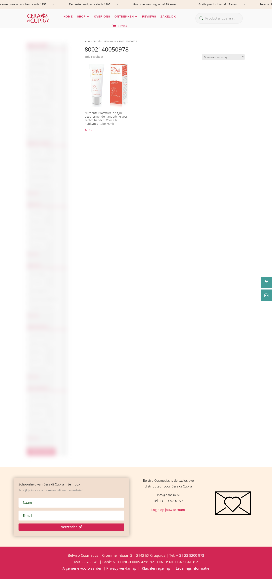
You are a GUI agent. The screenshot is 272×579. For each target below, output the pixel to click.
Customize (136, 316)
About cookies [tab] (136, 272)
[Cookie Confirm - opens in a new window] (208, 260)
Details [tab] (197, 272)
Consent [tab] (75, 272)
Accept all (194, 316)
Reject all (77, 316)
